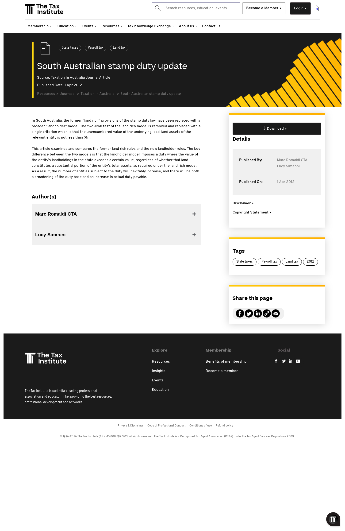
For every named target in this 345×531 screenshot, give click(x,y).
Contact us (211, 26)
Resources (110, 26)
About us (186, 26)
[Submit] (157, 8)
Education (65, 26)
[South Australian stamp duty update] (267, 316)
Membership (38, 26)
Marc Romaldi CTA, (292, 160)
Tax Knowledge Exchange (149, 26)
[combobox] (196, 8)
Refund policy (224, 425)
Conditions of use (200, 425)
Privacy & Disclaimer (130, 425)
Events (87, 26)
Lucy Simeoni (288, 166)
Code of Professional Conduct (166, 425)
